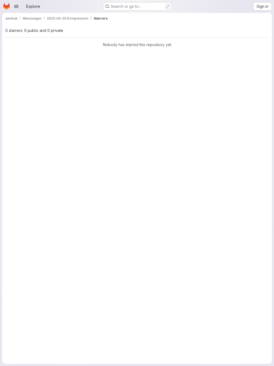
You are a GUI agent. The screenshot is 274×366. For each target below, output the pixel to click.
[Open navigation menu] (16, 6)
